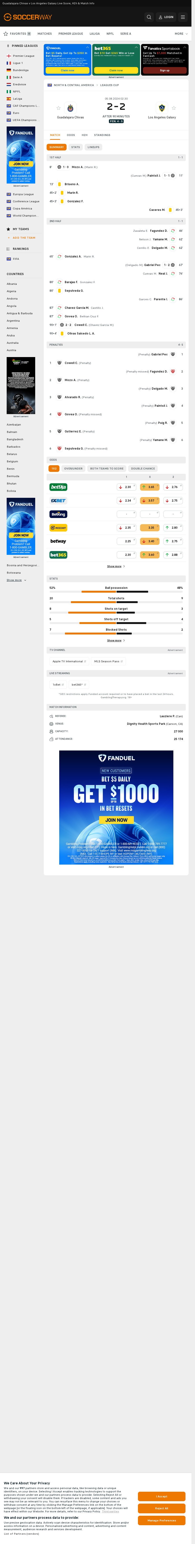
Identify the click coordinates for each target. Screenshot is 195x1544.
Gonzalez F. (87, 282)
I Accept (161, 1496)
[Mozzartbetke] (58, 528)
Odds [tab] (71, 135)
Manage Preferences (161, 1520)
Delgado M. (160, 248)
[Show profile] (70, 108)
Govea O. (71, 316)
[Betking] (58, 514)
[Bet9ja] (58, 487)
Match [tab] (55, 135)
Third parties (110, 1511)
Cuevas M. (139, 176)
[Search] (149, 17)
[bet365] (58, 555)
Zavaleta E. (140, 231)
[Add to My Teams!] (58, 108)
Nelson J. (145, 239)
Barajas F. (71, 282)
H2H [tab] (85, 135)
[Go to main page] (36, 17)
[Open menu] (183, 17)
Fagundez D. (159, 231)
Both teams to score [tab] (106, 468)
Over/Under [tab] (73, 468)
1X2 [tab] (54, 468)
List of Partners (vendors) (21, 1533)
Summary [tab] (56, 147)
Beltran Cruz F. (89, 316)
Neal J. (163, 274)
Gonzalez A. (73, 256)
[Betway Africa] (58, 541)
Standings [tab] (102, 135)
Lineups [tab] (93, 147)
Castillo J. (97, 308)
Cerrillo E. (143, 248)
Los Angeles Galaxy (162, 117)
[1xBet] (58, 500)
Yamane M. (160, 239)
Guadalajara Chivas (70, 117)
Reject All (161, 1508)
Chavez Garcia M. (77, 308)
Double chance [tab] (143, 468)
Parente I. (161, 299)
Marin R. (91, 167)
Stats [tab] (75, 147)
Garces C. (145, 299)
